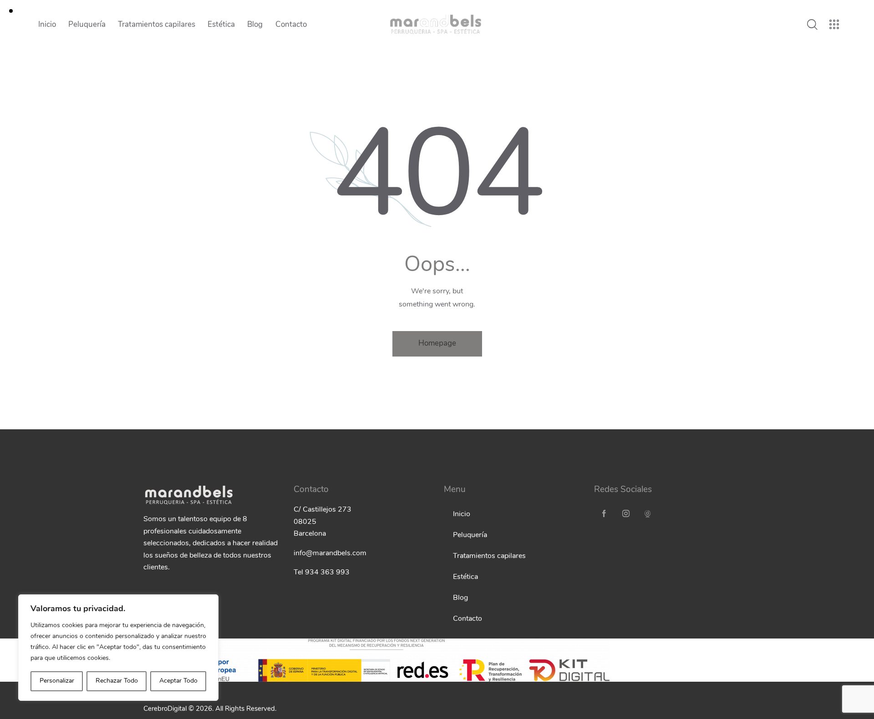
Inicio (461, 514)
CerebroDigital (165, 709)
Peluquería (470, 535)
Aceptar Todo (178, 681)
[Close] (208, 602)
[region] (118, 647)
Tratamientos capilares (489, 556)
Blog (460, 598)
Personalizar (57, 681)
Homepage (437, 343)
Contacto (467, 619)
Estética (465, 577)
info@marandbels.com (330, 553)
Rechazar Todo (117, 681)
